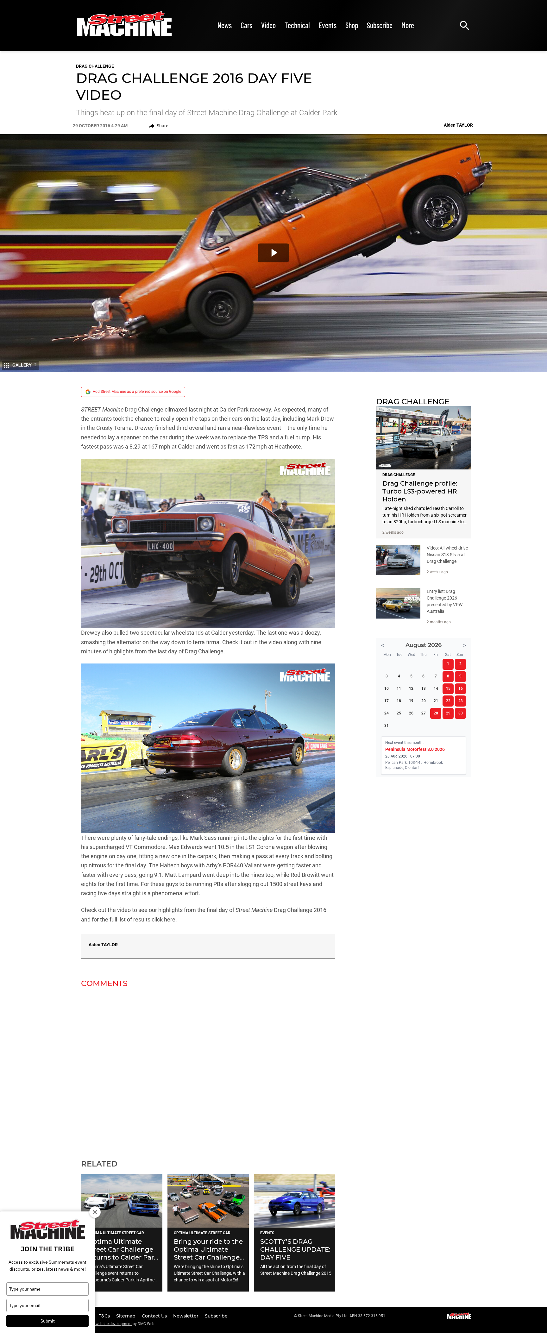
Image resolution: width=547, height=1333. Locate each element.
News (224, 25)
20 (423, 701)
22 (448, 701)
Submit (48, 1321)
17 (386, 701)
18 (399, 701)
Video (268, 25)
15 (448, 688)
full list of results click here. (142, 919)
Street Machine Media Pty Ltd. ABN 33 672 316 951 (341, 1316)
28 (436, 713)
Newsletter (186, 1316)
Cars (246, 25)
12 (411, 688)
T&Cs (105, 1316)
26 (411, 713)
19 (411, 701)
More (407, 25)
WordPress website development (104, 1324)
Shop (351, 25)
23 (460, 701)
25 (399, 713)
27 (423, 713)
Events (327, 25)
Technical (297, 25)
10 (386, 688)
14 (436, 688)
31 (386, 725)
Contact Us (155, 1316)
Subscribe (380, 25)
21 (436, 701)
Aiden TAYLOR (103, 944)
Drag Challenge (95, 66)
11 (399, 688)
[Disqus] (208, 1069)
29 (448, 713)
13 (423, 688)
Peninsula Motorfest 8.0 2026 (415, 749)
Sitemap (126, 1316)
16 (460, 688)
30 (460, 713)
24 (386, 713)
